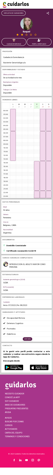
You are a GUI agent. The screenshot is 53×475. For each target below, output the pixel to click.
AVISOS (8, 418)
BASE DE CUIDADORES (15, 405)
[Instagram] (32, 461)
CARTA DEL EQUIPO (13, 433)
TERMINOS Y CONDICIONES (17, 436)
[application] (13, 120)
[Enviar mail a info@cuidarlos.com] (39, 461)
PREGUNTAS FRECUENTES (16, 408)
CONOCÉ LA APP (12, 397)
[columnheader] (13, 105)
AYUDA (8, 412)
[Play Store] (14, 369)
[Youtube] (26, 461)
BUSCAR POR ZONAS (14, 421)
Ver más (27, 339)
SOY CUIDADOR (12, 401)
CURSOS (8, 425)
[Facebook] (14, 461)
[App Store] (39, 369)
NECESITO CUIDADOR (14, 393)
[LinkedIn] (20, 461)
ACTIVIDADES (11, 429)
